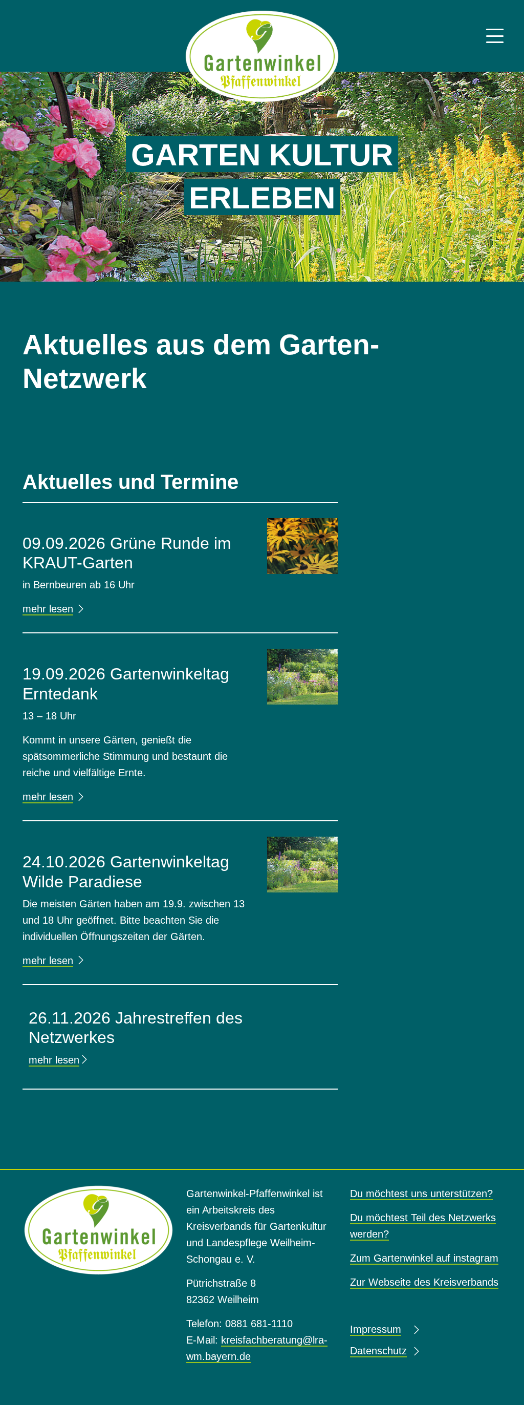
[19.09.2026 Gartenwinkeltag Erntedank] (302, 676)
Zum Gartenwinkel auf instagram (424, 1258)
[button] (495, 36)
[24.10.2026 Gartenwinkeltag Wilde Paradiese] (302, 864)
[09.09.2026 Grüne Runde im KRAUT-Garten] (302, 545)
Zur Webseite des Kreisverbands (424, 1282)
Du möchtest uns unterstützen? (421, 1193)
